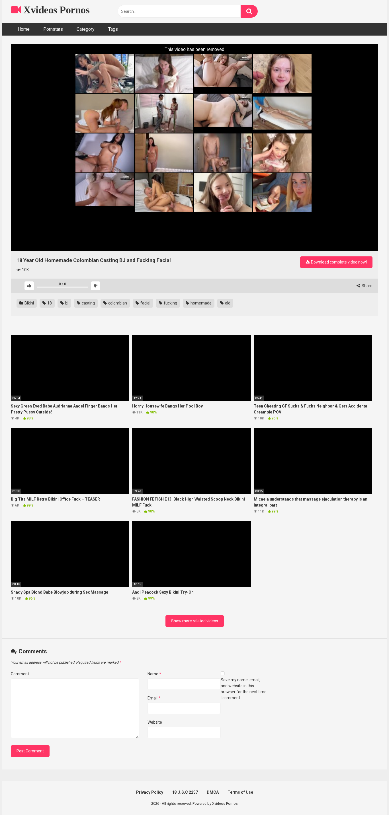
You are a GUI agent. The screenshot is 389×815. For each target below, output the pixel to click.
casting (88, 303)
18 (49, 303)
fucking (170, 303)
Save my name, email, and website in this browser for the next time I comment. (244, 689)
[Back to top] (370, 798)
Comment (20, 674)
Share (366, 285)
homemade (201, 303)
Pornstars (53, 29)
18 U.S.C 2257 (185, 792)
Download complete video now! (338, 262)
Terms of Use (240, 792)
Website (155, 722)
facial (145, 303)
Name (154, 674)
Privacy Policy (149, 792)
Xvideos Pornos (55, 10)
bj (66, 303)
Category (86, 29)
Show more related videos (194, 621)
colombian (117, 303)
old (227, 303)
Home (24, 29)
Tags (113, 29)
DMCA (213, 792)
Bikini (29, 303)
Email (154, 698)
